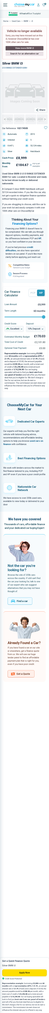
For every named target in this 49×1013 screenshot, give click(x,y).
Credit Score (10, 323)
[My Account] (38, 5)
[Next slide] (45, 119)
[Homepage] (24, 5)
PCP (33, 292)
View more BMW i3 (24, 48)
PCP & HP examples (36, 165)
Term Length (10, 310)
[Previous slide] (5, 119)
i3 (32, 21)
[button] (7, 119)
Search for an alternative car (24, 53)
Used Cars (16, 21)
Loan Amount (10, 304)
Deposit (30, 323)
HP (39, 238)
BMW (26, 21)
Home (5, 21)
